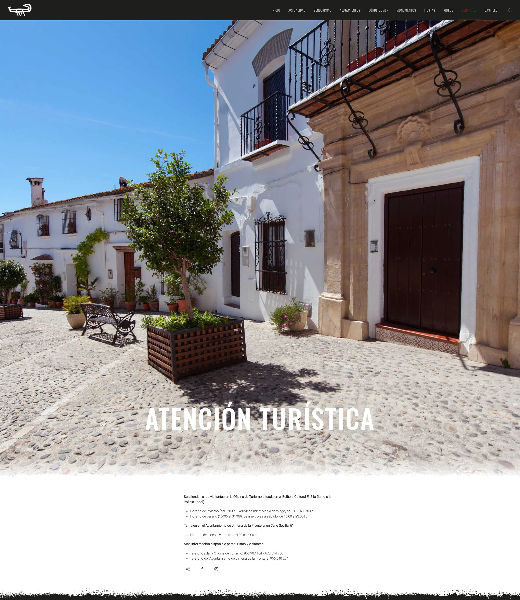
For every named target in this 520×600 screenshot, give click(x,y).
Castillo (491, 10)
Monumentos (406, 10)
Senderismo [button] (323, 10)
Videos (448, 10)
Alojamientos (350, 10)
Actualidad (297, 10)
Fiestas (429, 10)
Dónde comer (378, 10)
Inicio (276, 10)
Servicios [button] (469, 10)
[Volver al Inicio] (19, 10)
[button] (510, 10)
